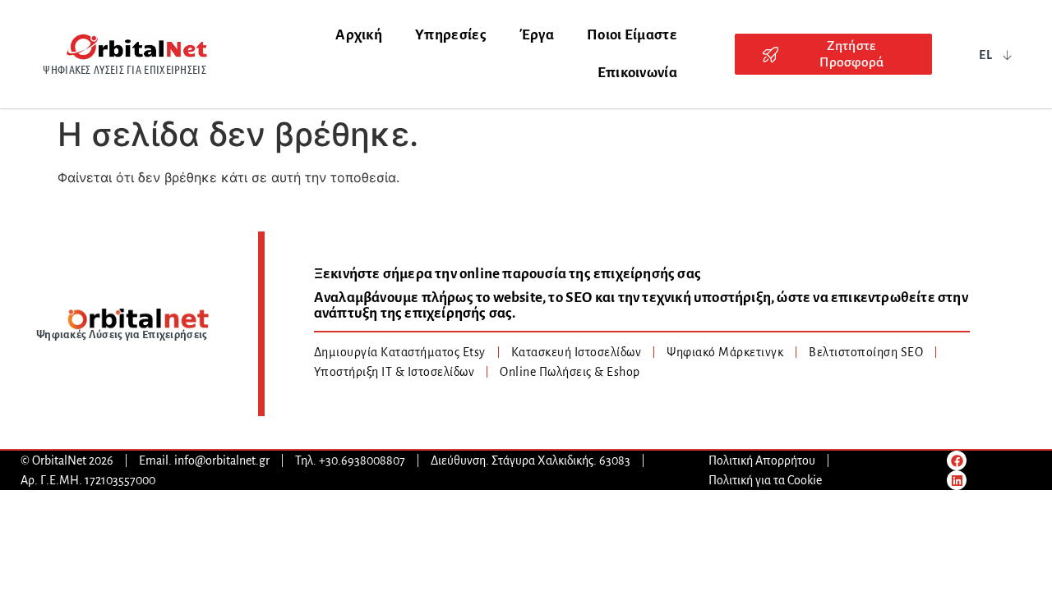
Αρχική (358, 35)
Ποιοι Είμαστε (632, 35)
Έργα (536, 35)
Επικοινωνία (637, 72)
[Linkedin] (957, 480)
